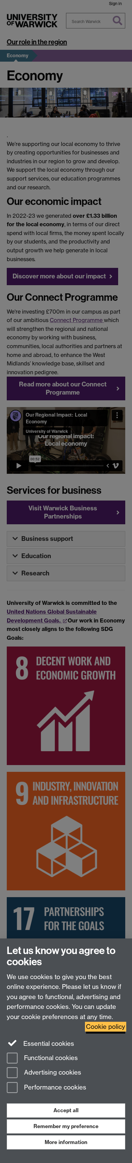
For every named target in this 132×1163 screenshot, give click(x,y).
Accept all (66, 1110)
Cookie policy (105, 1027)
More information (66, 1142)
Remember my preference (66, 1126)
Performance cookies (54, 1088)
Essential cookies (48, 1044)
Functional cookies (50, 1058)
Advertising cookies (51, 1073)
